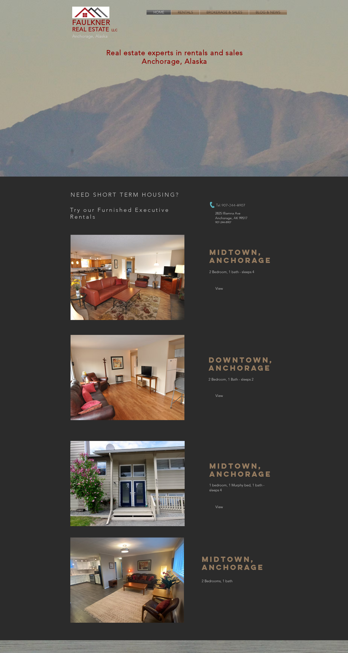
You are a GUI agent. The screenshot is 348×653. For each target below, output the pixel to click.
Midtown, (235, 252)
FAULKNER (91, 22)
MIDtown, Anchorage (240, 470)
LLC (115, 30)
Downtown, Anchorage (241, 364)
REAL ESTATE (90, 29)
